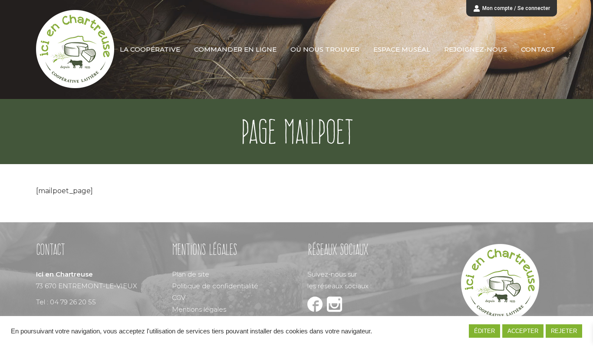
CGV (178, 297)
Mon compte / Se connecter (516, 8)
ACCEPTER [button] (522, 331)
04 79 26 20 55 (73, 302)
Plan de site (190, 274)
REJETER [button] (564, 331)
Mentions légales (199, 309)
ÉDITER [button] (484, 331)
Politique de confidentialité (215, 286)
